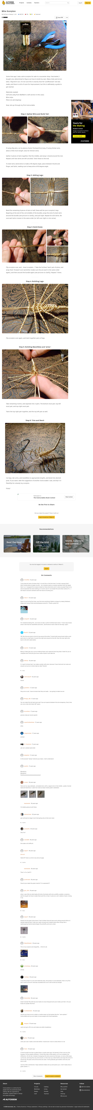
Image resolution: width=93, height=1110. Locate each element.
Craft (35, 1094)
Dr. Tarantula (27, 744)
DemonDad (27, 998)
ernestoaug (27, 966)
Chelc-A (26, 598)
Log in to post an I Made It (46, 517)
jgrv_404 (26, 890)
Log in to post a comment (53, 1076)
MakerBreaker (28, 943)
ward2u (26, 766)
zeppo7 (26, 850)
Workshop (37, 1089)
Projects (21, 3)
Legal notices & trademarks (81, 1107)
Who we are (64, 1096)
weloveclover (27, 814)
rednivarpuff (27, 677)
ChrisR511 (26, 580)
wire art (22, 854)
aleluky (26, 660)
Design (11, 14)
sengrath (26, 619)
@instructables (86, 1087)
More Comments (38, 1076)
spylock (26, 648)
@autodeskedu (86, 1090)
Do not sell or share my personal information (61, 1107)
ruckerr (26, 782)
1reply (23, 670)
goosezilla (27, 829)
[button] (67, 17)
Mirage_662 (27, 698)
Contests (29, 3)
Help (62, 1091)
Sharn (25, 1049)
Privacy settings (43, 1107)
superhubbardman (29, 722)
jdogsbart (26, 755)
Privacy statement (32, 1107)
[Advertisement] (82, 121)
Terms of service (21, 1107)
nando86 (26, 840)
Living (45, 1089)
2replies (24, 822)
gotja (25, 1038)
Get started (64, 1089)
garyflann (26, 687)
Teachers (36, 3)
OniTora (5, 14)
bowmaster (27, 803)
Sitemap (63, 1094)
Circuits (36, 1087)
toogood (26, 1023)
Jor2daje (26, 977)
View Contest (69, 497)
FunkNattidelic (28, 1011)
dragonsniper (28, 733)
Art (15, 14)
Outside (46, 1091)
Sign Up (88, 3)
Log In (80, 3)
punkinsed (27, 879)
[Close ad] (92, 101)
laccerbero (27, 711)
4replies (24, 1031)
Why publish (64, 1087)
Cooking (46, 1087)
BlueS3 (26, 632)
